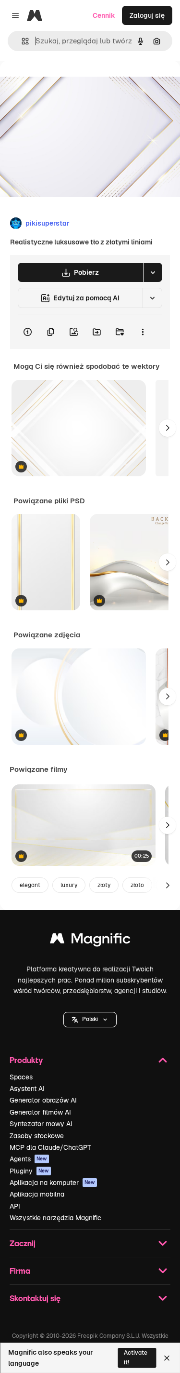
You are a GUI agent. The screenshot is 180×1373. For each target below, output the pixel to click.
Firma (20, 1270)
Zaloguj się (147, 15)
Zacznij (23, 1243)
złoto (137, 885)
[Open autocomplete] (21, 41)
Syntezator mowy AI (41, 1123)
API (15, 1206)
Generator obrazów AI (43, 1100)
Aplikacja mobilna (37, 1194)
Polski (90, 1019)
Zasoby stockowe (37, 1135)
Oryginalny (66, 82)
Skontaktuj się (35, 1298)
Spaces (21, 1077)
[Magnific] (90, 940)
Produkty (26, 1060)
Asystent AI (27, 1088)
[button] (90, 1019)
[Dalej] (167, 428)
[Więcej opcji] (142, 331)
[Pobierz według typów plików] (152, 272)
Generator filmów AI (40, 1112)
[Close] (167, 1358)
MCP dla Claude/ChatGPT (50, 1147)
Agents (28, 1159)
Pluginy (29, 1171)
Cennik (104, 15)
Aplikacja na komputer (52, 1182)
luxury (68, 885)
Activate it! (135, 1357)
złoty (103, 885)
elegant (30, 885)
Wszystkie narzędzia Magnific (55, 1217)
